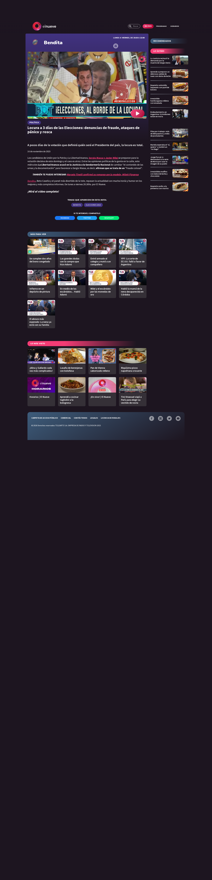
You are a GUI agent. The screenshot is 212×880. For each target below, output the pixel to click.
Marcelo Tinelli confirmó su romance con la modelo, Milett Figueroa (103, 174)
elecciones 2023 (93, 205)
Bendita (31, 180)
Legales (94, 418)
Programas (161, 26)
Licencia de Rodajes (110, 418)
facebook (65, 218)
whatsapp (109, 218)
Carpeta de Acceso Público (44, 418)
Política (34, 122)
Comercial (66, 418)
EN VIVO (148, 26)
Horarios (174, 26)
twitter (87, 218)
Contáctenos (80, 418)
